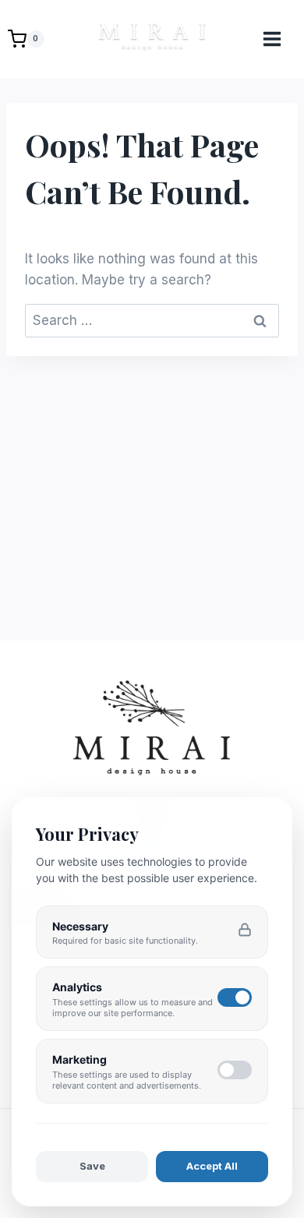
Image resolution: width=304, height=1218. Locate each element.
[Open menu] (280, 38)
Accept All (212, 1166)
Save (92, 1166)
